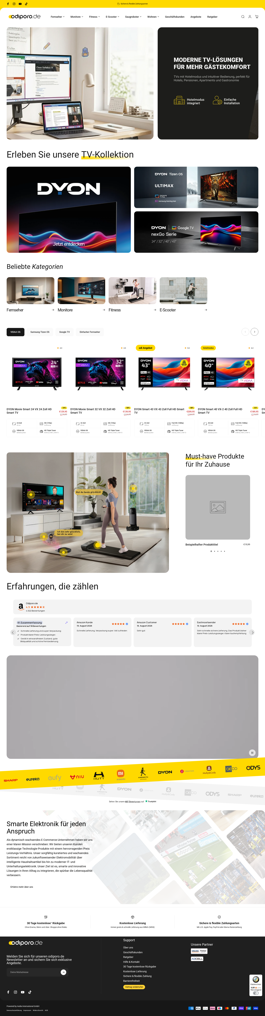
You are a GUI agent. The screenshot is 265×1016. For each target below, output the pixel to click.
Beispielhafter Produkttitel (202, 544)
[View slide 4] (221, 551)
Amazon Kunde (85, 622)
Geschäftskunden (133, 952)
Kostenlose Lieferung (135, 971)
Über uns (128, 947)
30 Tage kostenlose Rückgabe (139, 966)
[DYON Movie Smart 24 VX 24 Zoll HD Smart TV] (37, 373)
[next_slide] (252, 632)
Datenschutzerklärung (14, 1010)
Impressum (27, 1010)
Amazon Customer (147, 622)
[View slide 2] (214, 551)
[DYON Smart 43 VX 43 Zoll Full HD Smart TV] (164, 373)
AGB (46, 1010)
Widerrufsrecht (38, 1010)
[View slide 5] (224, 551)
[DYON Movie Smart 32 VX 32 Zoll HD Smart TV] (100, 373)
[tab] (15, 332)
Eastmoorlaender (206, 622)
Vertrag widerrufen (134, 987)
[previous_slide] (13, 632)
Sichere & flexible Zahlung (137, 976)
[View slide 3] (217, 551)
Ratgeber (128, 957)
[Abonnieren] (63, 972)
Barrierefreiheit (131, 980)
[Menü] (260, 976)
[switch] (256, 993)
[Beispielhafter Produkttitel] (218, 507)
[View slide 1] (211, 551)
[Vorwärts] (254, 332)
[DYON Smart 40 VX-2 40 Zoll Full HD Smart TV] (228, 373)
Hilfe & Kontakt (131, 961)
